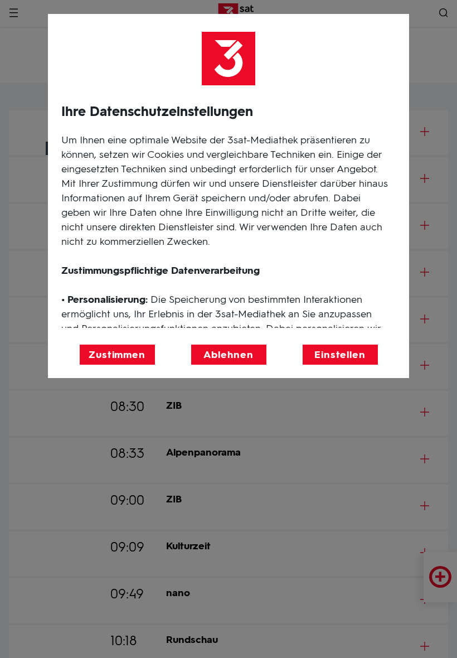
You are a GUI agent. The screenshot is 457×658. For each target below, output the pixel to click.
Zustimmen (117, 355)
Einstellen (340, 355)
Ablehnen (228, 355)
